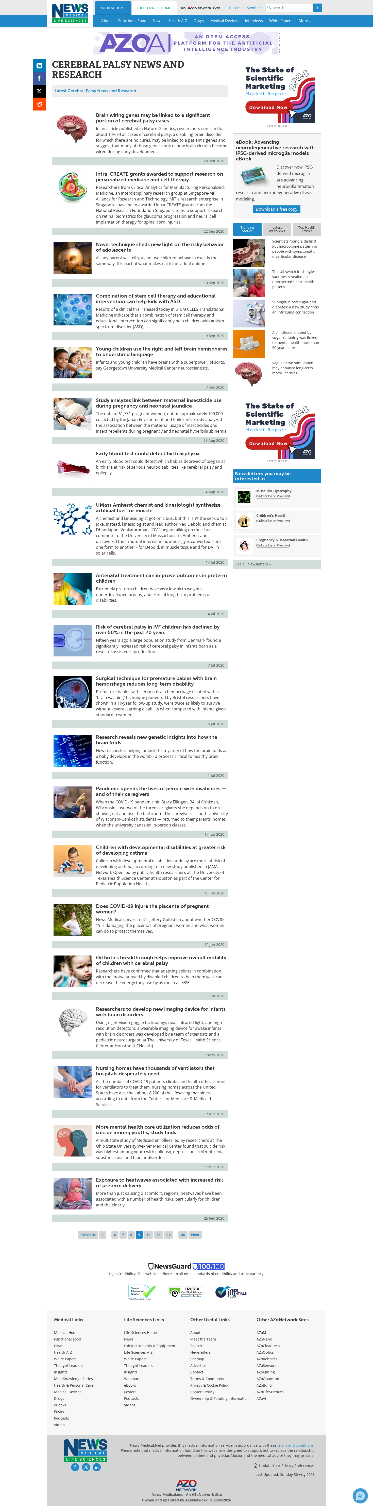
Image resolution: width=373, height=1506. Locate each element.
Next (195, 1234)
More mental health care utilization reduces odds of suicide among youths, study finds (157, 1129)
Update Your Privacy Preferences (286, 1465)
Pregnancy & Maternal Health (282, 540)
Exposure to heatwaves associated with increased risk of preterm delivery (159, 1182)
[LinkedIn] (39, 65)
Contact (196, 1372)
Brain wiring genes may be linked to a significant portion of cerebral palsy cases (153, 118)
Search (196, 1345)
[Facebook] (39, 78)
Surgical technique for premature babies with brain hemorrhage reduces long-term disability (156, 681)
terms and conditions (295, 1445)
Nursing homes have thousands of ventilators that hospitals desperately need (155, 1071)
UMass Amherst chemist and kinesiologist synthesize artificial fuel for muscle (158, 507)
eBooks (60, 1405)
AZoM (261, 1332)
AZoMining (266, 1372)
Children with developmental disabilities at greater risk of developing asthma (161, 850)
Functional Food (67, 1339)
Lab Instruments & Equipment (149, 1345)
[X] (39, 91)
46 (183, 1234)
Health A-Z (63, 1352)
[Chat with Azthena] (360, 1495)
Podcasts (61, 1418)
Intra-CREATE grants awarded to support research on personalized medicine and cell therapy (159, 176)
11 (159, 1234)
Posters (60, 1411)
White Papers (65, 1358)
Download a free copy (276, 209)
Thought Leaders (68, 1365)
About (195, 1332)
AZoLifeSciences (270, 1391)
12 (169, 1234)
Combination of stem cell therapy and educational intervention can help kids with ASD (156, 298)
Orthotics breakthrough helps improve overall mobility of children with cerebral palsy (161, 960)
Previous (88, 1234)
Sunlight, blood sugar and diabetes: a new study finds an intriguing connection (295, 307)
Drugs (59, 1398)
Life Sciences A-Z (138, 1352)
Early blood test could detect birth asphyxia (148, 453)
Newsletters (200, 1352)
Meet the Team (203, 1339)
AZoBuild (264, 1385)
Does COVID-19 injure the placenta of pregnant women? (152, 909)
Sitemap (197, 1358)
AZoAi (261, 1398)
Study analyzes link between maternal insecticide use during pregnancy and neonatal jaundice (159, 403)
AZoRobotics (267, 1358)
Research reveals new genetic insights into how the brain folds (156, 740)
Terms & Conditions (207, 1378)
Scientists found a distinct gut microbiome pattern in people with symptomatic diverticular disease (294, 249)
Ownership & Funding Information (219, 1398)
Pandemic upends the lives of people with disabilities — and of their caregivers (161, 791)
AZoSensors (266, 1365)
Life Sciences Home (154, 8)
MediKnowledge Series (73, 1378)
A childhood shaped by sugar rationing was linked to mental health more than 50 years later (295, 340)
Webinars (132, 1378)
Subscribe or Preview (273, 496)
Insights (60, 1372)
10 (148, 1234)
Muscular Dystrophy (274, 490)
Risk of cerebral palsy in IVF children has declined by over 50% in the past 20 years (157, 629)
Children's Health (271, 515)
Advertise (198, 1365)
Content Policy (202, 1391)
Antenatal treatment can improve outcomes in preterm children (161, 578)
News (58, 1345)
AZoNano (264, 1339)
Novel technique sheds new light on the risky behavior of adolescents (160, 247)
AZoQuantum (268, 1378)
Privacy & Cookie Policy (209, 1385)
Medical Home (113, 8)
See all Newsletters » (253, 564)
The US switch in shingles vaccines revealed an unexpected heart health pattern (294, 279)
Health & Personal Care (73, 1385)
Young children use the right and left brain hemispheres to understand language (161, 351)
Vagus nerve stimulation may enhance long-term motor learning (292, 367)
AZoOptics (265, 1352)
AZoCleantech (268, 1345)
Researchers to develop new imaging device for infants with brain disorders (161, 1012)
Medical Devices (67, 1391)
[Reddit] (39, 104)
